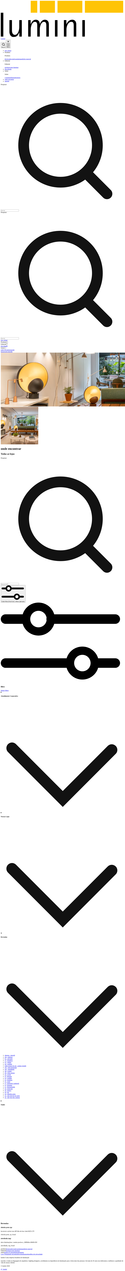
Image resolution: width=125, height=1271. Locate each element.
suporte (12, 350)
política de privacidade (35, 1254)
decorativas (13, 59)
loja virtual (4, 340)
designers (17, 77)
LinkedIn (9, 352)
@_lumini (4, 1269)
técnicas (7, 59)
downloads (4, 346)
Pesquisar (4, 84)
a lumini (7, 77)
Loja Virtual (4, 1254)
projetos (7, 67)
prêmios (12, 77)
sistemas (19, 59)
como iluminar (14, 67)
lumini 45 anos (8, 1252)
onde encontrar (5, 350)
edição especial (26, 59)
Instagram (4, 352)
